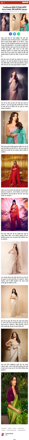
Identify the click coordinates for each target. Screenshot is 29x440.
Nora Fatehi (4, 428)
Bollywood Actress (21, 430)
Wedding (3, 430)
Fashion (9, 428)
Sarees (14, 428)
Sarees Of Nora (21, 428)
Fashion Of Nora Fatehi (11, 430)
